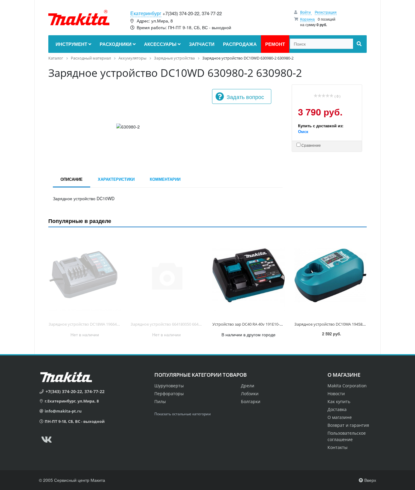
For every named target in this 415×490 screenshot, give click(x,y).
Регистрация (326, 12)
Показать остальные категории (182, 413)
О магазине (340, 417)
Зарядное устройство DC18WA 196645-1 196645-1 (94, 324)
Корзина (307, 19)
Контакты (338, 447)
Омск (303, 131)
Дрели (247, 386)
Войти (306, 12)
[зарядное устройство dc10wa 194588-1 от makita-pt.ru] (330, 275)
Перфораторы (169, 393)
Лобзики (250, 393)
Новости (336, 393)
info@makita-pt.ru (63, 411)
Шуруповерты (169, 386)
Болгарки (250, 401)
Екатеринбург (145, 13)
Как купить (339, 401)
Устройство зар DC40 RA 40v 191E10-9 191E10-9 (255, 324)
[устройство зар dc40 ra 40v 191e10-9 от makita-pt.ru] (248, 275)
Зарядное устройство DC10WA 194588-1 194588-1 (339, 324)
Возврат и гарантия (348, 425)
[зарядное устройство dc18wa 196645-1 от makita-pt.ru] (85, 275)
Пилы (160, 401)
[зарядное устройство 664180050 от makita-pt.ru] (167, 275)
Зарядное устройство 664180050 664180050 (171, 324)
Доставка (337, 409)
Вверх (369, 480)
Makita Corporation (347, 386)
